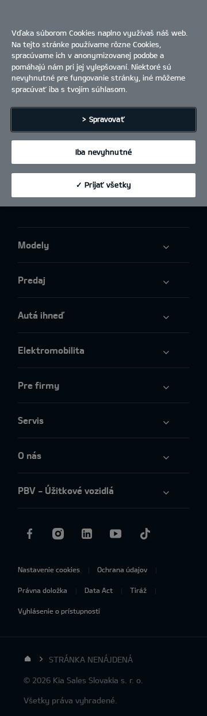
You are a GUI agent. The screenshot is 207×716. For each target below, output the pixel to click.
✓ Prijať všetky (103, 184)
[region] (103, 103)
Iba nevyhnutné (103, 151)
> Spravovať (103, 119)
